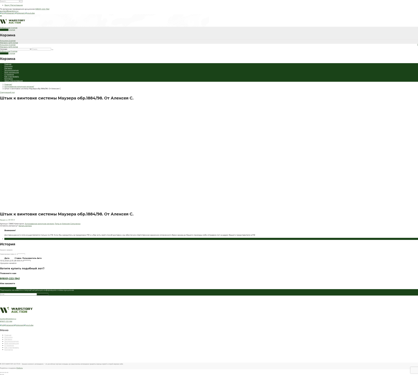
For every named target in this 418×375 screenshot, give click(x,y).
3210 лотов (13, 43)
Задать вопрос (25, 226)
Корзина (4, 30)
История (8, 239)
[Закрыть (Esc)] (1, 372)
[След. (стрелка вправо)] (3, 374)
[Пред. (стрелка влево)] (1, 374)
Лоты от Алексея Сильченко (67, 224)
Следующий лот (7, 92)
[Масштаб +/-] (7, 372)
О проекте (9, 74)
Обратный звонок (8, 288)
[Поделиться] (3, 372)
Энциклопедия (11, 70)
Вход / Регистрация (14, 5)
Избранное (5, 28)
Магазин (4, 43)
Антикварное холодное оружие (18, 87)
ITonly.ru (19, 368)
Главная (7, 64)
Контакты (8, 79)
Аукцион (4, 41)
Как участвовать (11, 77)
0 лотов (14, 28)
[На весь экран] (5, 372)
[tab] (211, 239)
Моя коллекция (11, 72)
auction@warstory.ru (9, 11)
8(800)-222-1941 (42, 9)
